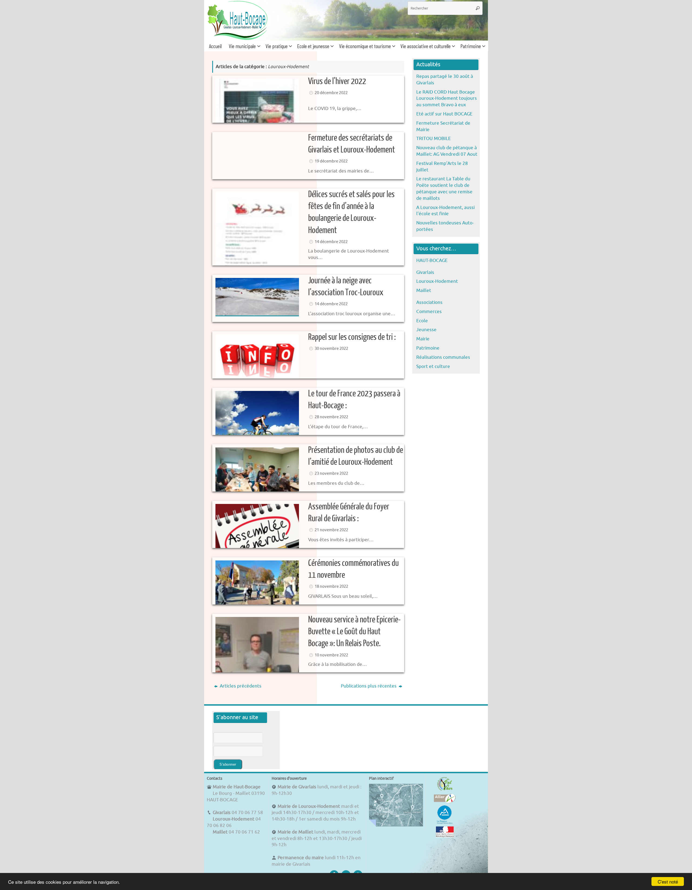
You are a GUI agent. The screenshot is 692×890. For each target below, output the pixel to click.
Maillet (423, 290)
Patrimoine (428, 348)
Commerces (429, 311)
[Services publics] (445, 836)
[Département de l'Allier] (444, 802)
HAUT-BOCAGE (432, 260)
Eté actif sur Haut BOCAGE (444, 114)
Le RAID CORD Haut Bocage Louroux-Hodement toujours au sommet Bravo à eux (446, 98)
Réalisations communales (443, 357)
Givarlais (425, 272)
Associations (429, 302)
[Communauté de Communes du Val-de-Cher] (445, 790)
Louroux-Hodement (437, 281)
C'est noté (668, 881)
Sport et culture (433, 366)
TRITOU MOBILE (433, 138)
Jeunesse (426, 330)
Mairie (423, 339)
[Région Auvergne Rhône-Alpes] (445, 823)
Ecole (422, 321)
